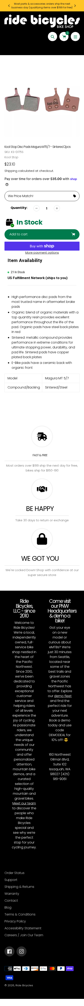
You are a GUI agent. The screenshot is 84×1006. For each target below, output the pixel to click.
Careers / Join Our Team (23, 935)
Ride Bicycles (24, 985)
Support (10, 879)
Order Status (14, 873)
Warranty (11, 893)
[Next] (75, 6)
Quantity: (19, 207)
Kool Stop (11, 157)
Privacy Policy (15, 921)
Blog (7, 907)
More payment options (42, 253)
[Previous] (9, 6)
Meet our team (24, 803)
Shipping (10, 171)
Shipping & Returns (19, 886)
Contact (11, 900)
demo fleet (63, 696)
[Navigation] (75, 36)
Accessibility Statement (22, 928)
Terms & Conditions (19, 914)
